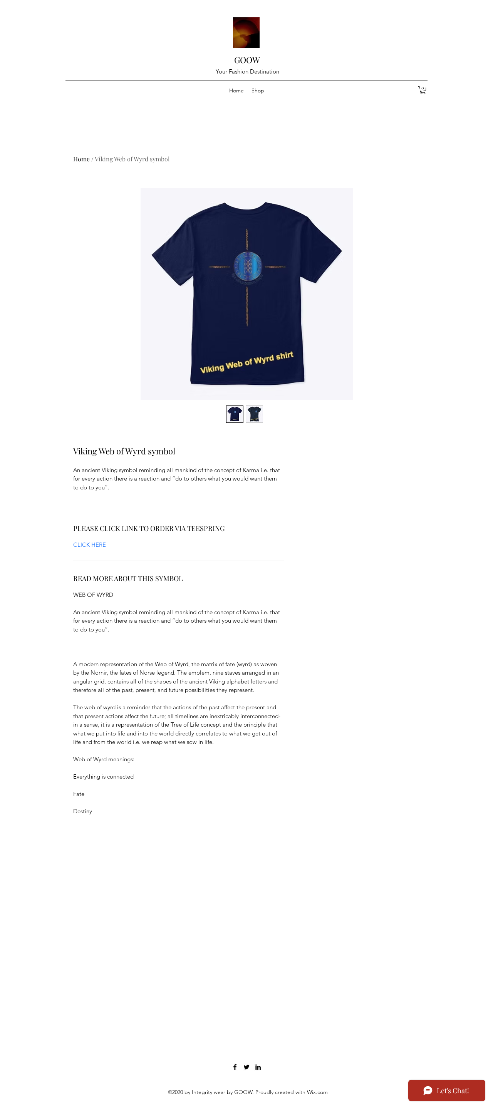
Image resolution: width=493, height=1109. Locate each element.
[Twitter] (246, 1067)
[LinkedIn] (258, 1067)
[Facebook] (235, 1067)
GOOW (247, 59)
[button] (423, 90)
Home (81, 159)
